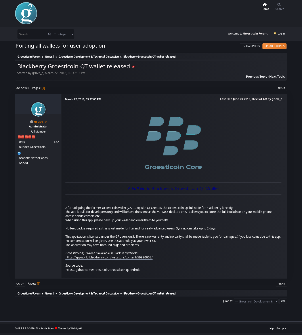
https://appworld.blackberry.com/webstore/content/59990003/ (109, 257)
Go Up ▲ (282, 328)
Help (271, 328)
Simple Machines (45, 328)
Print (281, 88)
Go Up (20, 283)
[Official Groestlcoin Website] (19, 153)
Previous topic (256, 77)
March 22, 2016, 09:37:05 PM (83, 99)
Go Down (22, 88)
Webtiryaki (76, 328)
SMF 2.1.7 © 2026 (24, 328)
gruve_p (40, 121)
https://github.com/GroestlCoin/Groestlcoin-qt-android (102, 270)
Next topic (277, 77)
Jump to (227, 301)
